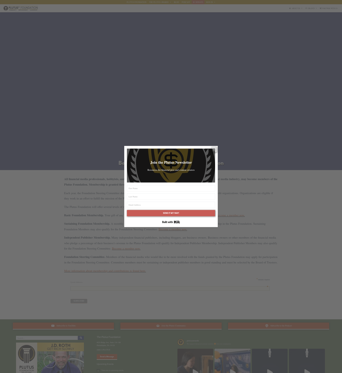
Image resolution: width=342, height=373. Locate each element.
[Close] (214, 149)
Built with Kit (171, 222)
